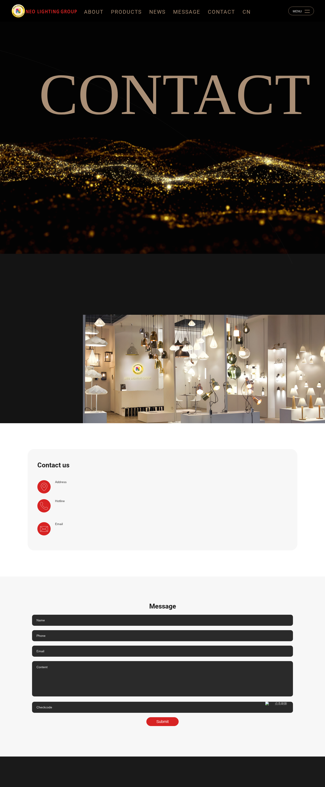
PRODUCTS (126, 12)
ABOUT (93, 12)
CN (247, 12)
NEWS (157, 12)
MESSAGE (186, 12)
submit (162, 721)
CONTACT (221, 12)
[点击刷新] (279, 707)
